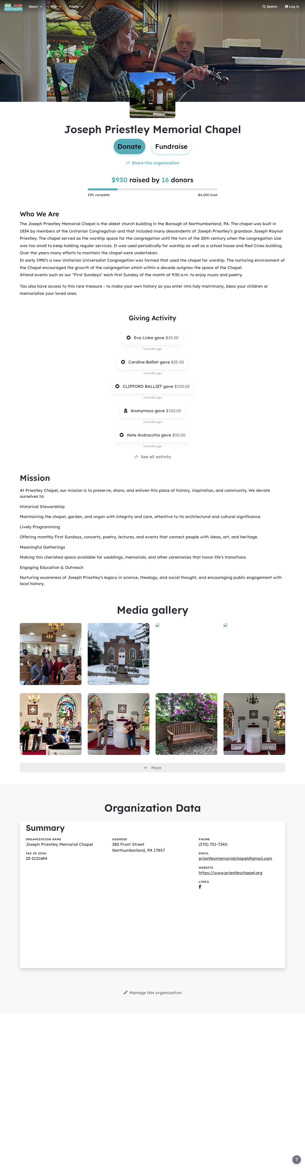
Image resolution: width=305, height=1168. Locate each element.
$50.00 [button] (178, 434)
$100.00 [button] (182, 386)
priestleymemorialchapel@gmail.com (235, 858)
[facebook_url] (200, 886)
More (156, 767)
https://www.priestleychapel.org (230, 872)
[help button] (296, 1159)
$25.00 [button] (172, 337)
